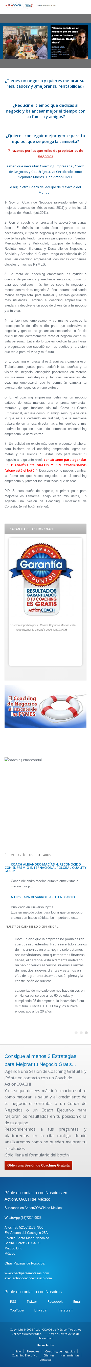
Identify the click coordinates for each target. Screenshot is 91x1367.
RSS (13, 1301)
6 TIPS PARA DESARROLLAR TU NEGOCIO (43, 897)
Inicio (17, 1351)
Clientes (48, 1355)
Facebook (55, 1301)
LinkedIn (40, 1310)
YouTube (17, 1310)
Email (77, 1301)
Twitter (32, 1301)
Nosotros (33, 1351)
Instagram (65, 1310)
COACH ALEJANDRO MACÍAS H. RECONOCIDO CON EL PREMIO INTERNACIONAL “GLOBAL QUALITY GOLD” (45, 867)
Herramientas (69, 1355)
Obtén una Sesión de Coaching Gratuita (38, 1165)
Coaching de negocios (60, 1351)
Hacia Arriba (45, 1345)
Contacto (45, 1359)
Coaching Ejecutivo (24, 1355)
